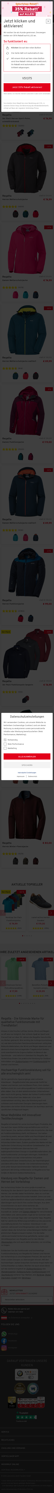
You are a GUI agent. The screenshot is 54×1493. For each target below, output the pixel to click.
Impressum (20, 776)
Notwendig (12, 740)
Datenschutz (32, 776)
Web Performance (15, 744)
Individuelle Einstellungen (27, 773)
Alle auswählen (27, 757)
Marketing (12, 748)
